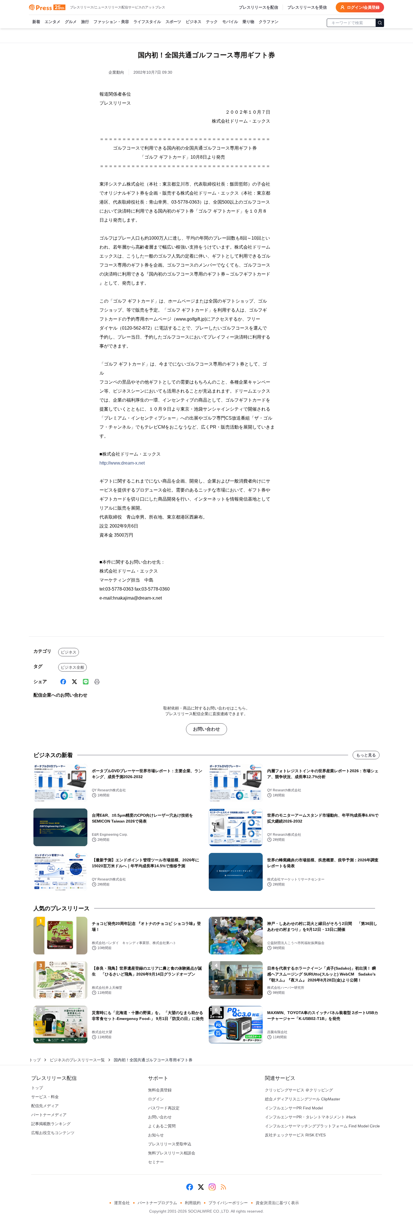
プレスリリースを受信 (307, 7)
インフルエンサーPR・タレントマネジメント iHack (310, 1117)
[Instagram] (212, 1187)
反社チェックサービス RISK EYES (295, 1135)
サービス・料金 (45, 1096)
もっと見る (366, 755)
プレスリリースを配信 (258, 7)
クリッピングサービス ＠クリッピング (299, 1090)
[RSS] (223, 1187)
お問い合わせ (206, 729)
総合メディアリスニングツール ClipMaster (302, 1099)
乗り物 (248, 21)
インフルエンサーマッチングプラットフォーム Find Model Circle (322, 1126)
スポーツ (173, 21)
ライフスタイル (147, 21)
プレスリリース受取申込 (169, 1144)
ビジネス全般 (72, 667)
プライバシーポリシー (228, 1203)
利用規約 (193, 1203)
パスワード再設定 (164, 1108)
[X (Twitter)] (74, 681)
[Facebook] (63, 681)
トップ (35, 1060)
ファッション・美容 (111, 21)
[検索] (380, 23)
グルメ (71, 21)
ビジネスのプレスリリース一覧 (77, 1060)
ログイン (156, 1099)
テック (212, 21)
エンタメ (52, 21)
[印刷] (97, 681)
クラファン (268, 21)
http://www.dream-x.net (122, 463)
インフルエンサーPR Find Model (294, 1108)
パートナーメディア (49, 1114)
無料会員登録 (160, 1090)
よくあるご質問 (162, 1126)
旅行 (85, 21)
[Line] (85, 681)
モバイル (230, 21)
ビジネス (193, 21)
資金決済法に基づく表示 (277, 1203)
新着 (36, 21)
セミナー (156, 1162)
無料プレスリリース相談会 (171, 1153)
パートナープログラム (157, 1203)
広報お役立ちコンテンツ (52, 1132)
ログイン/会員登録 (363, 7)
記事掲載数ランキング (51, 1123)
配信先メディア (45, 1105)
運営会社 (122, 1203)
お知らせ (156, 1135)
